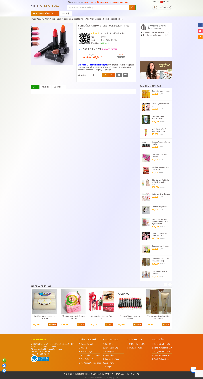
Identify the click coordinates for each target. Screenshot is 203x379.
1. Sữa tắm (108, 344)
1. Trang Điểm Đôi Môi (161, 344)
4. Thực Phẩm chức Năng (89, 355)
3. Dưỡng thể (108, 351)
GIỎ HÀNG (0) (165, 7)
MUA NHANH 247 (45, 6)
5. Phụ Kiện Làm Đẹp (160, 359)
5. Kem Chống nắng (111, 359)
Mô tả (35, 87)
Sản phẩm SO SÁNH (101, 374)
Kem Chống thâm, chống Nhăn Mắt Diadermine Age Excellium (161, 221)
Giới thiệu (68, 374)
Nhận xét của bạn (119, 33)
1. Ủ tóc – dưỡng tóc (136, 344)
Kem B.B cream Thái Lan (161, 91)
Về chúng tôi (59, 87)
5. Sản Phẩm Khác (86, 359)
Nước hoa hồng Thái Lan (161, 194)
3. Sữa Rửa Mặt (85, 351)
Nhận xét (45, 87)
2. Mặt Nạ (83, 348)
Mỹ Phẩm (45, 19)
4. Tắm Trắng (108, 355)
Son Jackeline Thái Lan (160, 246)
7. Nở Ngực (107, 367)
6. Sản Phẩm (108, 363)
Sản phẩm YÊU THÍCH (121, 374)
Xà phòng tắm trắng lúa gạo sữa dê (45, 317)
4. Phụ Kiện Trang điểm (161, 355)
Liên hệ (136, 374)
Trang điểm (56, 19)
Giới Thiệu (66, 13)
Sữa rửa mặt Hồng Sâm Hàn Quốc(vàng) (158, 317)
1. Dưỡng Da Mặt (86, 344)
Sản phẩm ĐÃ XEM (82, 374)
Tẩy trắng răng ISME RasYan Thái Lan (73, 317)
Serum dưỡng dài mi (159, 207)
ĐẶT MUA (108, 75)
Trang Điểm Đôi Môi (71, 19)
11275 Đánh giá (105, 33)
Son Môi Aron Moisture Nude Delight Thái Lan (102, 19)
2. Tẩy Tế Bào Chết (110, 348)
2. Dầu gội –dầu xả (135, 348)
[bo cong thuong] (40, 356)
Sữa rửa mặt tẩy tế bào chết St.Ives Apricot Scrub (160, 182)
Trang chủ (35, 19)
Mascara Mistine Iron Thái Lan (101, 317)
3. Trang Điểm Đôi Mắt (161, 351)
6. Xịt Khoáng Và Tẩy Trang (89, 363)
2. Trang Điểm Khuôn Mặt (162, 348)
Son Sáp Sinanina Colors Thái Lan (130, 317)
